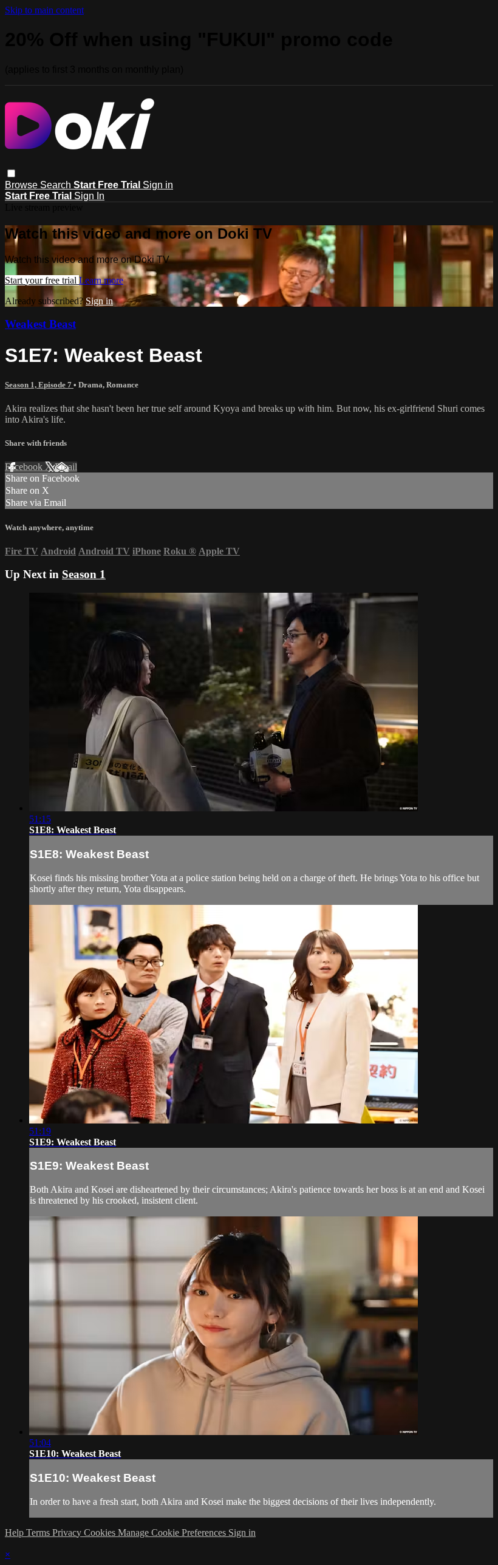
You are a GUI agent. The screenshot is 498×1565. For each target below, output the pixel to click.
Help (15, 1532)
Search (56, 185)
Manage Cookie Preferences (173, 1532)
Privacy (68, 1532)
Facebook (25, 467)
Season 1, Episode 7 (39, 384)
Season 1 (84, 574)
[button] (11, 173)
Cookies (101, 1532)
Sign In (89, 196)
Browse (22, 185)
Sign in (158, 185)
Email (66, 467)
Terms (39, 1532)
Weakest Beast (40, 324)
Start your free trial (42, 280)
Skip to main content (44, 10)
